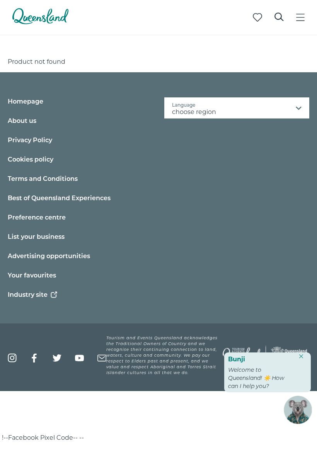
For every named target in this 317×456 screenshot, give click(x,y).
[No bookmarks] (257, 17)
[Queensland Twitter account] (57, 358)
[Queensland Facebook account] (34, 358)
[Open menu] (300, 17)
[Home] (40, 22)
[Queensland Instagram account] (12, 358)
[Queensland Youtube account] (79, 358)
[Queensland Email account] (101, 358)
